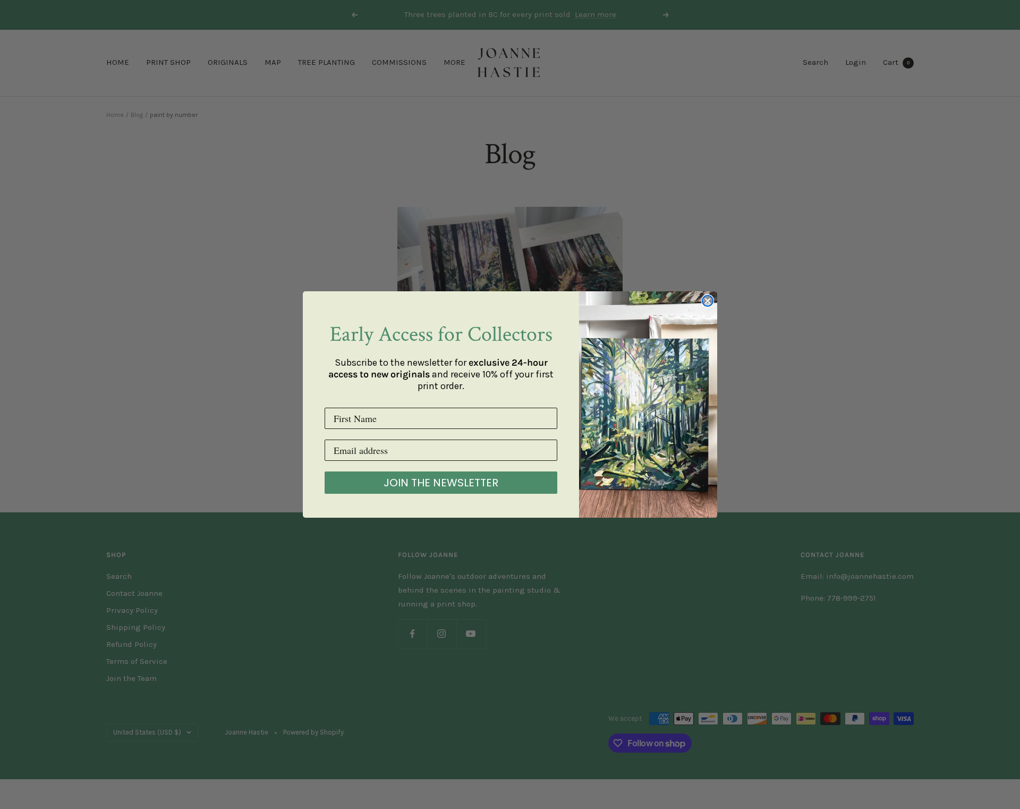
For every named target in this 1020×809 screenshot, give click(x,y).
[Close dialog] (707, 301)
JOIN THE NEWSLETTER (441, 482)
